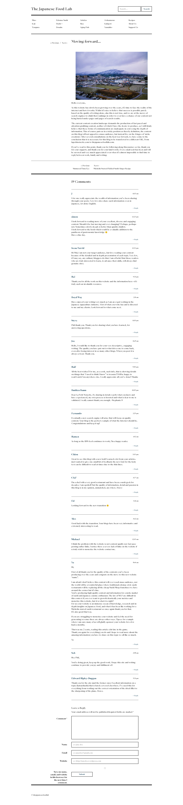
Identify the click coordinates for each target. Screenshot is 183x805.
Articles (83, 20)
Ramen (75, 436)
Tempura (35, 27)
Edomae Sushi (62, 20)
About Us (132, 24)
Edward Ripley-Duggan (83, 678)
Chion (74, 454)
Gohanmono (109, 20)
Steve (74, 320)
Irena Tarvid (77, 248)
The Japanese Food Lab (51, 9)
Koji (33, 24)
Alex (73, 518)
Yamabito (108, 27)
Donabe (59, 27)
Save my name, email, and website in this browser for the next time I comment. (58, 777)
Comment (62, 718)
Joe (73, 341)
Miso (34, 20)
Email (64, 752)
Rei (73, 276)
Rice (82, 24)
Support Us (133, 27)
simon (74, 216)
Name (64, 744)
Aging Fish (84, 27)
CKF (74, 477)
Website (63, 761)
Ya (72, 562)
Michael (75, 539)
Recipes (132, 20)
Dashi (58, 24)
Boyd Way (76, 297)
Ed (72, 500)
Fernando (76, 413)
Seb (73, 653)
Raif (73, 367)
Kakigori (107, 24)
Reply (136, 208)
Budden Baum (78, 390)
